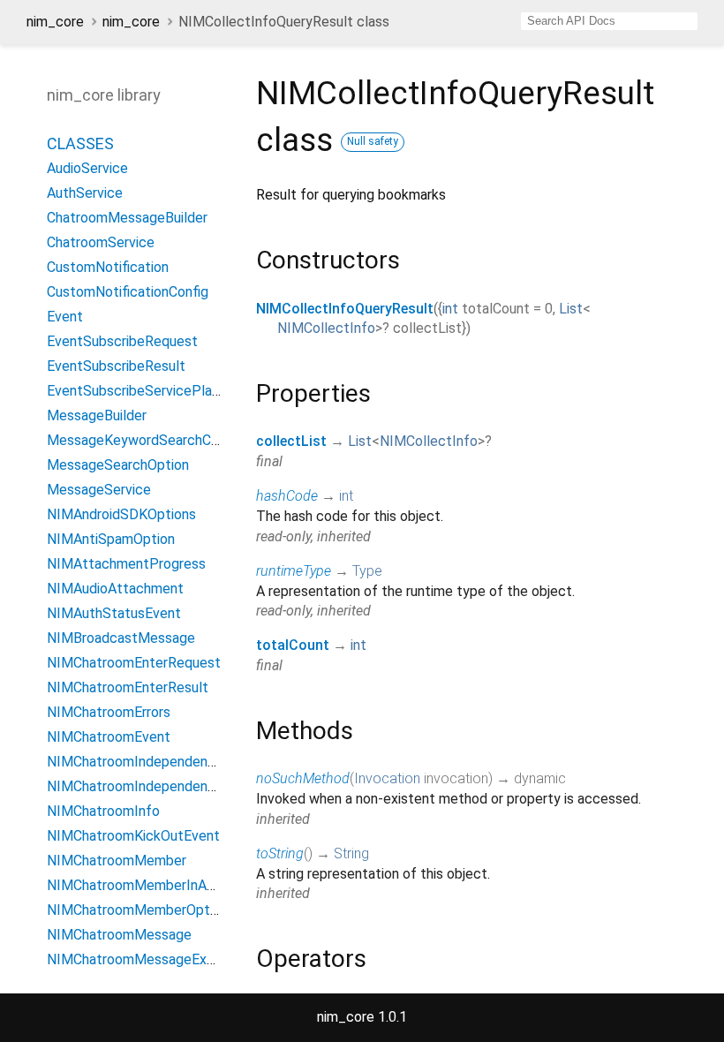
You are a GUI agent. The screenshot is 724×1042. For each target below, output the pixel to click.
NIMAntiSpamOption (111, 539)
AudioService (87, 168)
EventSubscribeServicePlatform (147, 390)
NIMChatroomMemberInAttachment (160, 885)
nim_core (55, 21)
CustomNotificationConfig (127, 291)
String (351, 853)
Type (367, 571)
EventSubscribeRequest (122, 341)
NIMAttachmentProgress (126, 563)
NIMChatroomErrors (108, 712)
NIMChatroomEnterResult (127, 687)
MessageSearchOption (118, 465)
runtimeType (293, 571)
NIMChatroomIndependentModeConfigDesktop (195, 786)
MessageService (99, 489)
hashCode (287, 495)
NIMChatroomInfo (103, 811)
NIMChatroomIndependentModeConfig (168, 761)
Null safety (372, 141)
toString (280, 853)
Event (65, 316)
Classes (80, 143)
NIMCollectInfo (326, 328)
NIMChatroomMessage (119, 934)
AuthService (85, 193)
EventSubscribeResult (116, 366)
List (571, 308)
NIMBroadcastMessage (121, 638)
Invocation (387, 778)
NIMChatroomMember (116, 860)
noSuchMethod (303, 778)
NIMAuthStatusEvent (114, 613)
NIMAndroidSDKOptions (121, 514)
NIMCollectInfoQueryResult (345, 308)
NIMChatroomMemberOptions (141, 910)
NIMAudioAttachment (115, 588)
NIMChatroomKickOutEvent (133, 835)
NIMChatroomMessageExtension (150, 959)
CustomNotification (108, 267)
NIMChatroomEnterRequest (134, 662)
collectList (291, 441)
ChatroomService (101, 242)
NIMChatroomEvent (108, 737)
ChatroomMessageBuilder (127, 217)
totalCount (292, 645)
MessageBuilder (97, 415)
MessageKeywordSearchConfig (144, 440)
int (450, 308)
